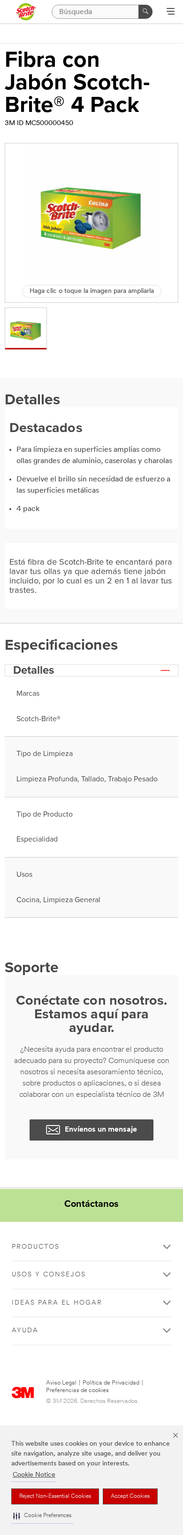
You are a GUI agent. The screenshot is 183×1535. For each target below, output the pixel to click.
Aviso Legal (61, 1383)
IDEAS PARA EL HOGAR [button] (57, 1303)
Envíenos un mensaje (101, 1130)
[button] (42, 1516)
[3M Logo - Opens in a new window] (26, 11)
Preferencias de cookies (77, 1390)
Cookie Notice (34, 1475)
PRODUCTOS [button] (36, 1247)
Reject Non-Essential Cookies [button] (55, 1496)
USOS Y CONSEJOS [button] (49, 1274)
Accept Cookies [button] (130, 1496)
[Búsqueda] (145, 12)
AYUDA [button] (25, 1330)
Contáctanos (91, 1204)
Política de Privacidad (111, 1383)
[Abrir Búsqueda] (171, 12)
